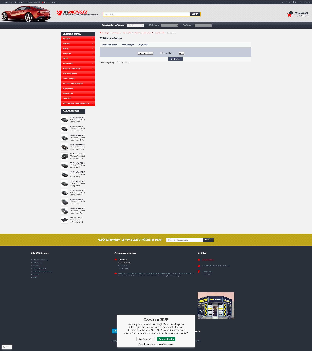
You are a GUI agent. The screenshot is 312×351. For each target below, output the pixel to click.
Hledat (195, 14)
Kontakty (36, 265)
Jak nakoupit (37, 262)
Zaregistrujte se (305, 2)
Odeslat (208, 240)
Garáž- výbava (69, 78)
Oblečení (66, 98)
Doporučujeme (109, 44)
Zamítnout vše (145, 339)
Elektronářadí (160, 33)
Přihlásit (293, 2)
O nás (35, 277)
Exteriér (66, 44)
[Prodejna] (239, 305)
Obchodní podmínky (40, 259)
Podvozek (67, 54)
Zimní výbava (68, 88)
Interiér (66, 39)
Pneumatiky (68, 93)
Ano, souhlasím (166, 339)
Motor (65, 49)
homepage (105, 32)
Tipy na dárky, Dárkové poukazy (76, 103)
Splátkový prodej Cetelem (42, 271)
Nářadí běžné (127, 33)
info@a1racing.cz (50, 2)
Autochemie (68, 64)
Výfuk (65, 59)
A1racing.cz (77, 13)
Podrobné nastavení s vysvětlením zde (156, 344)
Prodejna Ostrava (39, 268)
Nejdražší (143, 44)
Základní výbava (70, 74)
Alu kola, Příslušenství (73, 83)
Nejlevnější (128, 44)
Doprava (36, 274)
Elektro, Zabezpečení (71, 69)
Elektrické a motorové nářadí (143, 33)
